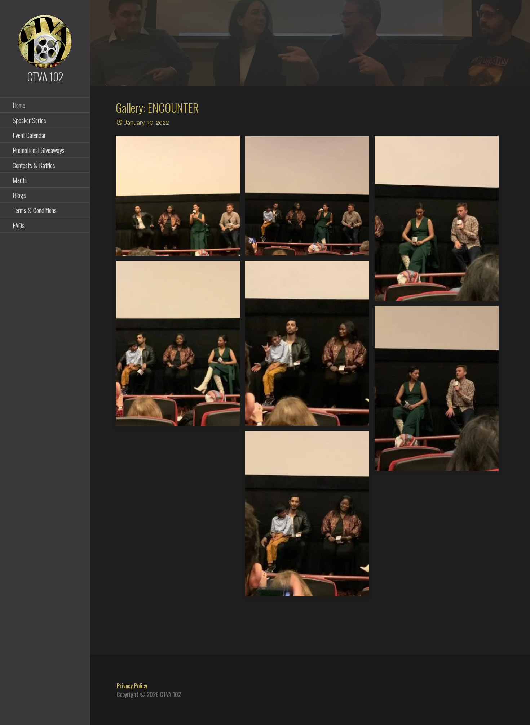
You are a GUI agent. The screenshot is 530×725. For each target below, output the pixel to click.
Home (19, 105)
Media (20, 180)
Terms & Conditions (35, 210)
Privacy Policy (132, 685)
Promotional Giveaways (39, 150)
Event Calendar (29, 135)
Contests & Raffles (34, 165)
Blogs (19, 195)
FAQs (19, 225)
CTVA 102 (45, 76)
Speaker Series (29, 120)
